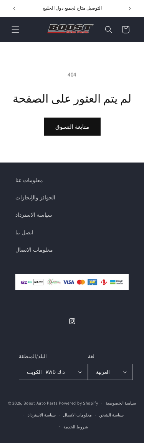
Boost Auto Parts (40, 403)
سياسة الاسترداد (33, 214)
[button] (15, 29)
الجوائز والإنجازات (35, 197)
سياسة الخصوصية (121, 403)
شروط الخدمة (75, 427)
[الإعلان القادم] (129, 8)
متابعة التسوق (72, 126)
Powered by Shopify (78, 403)
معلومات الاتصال (34, 249)
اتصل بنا (24, 232)
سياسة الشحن (111, 415)
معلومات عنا (29, 180)
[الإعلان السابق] (14, 8)
